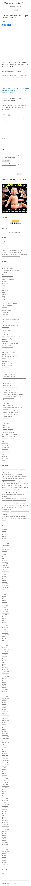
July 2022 (4, 616)
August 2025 (4, 551)
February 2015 (5, 755)
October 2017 (5, 696)
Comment (5, 121)
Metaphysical (5, 341)
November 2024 (5, 567)
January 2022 (5, 627)
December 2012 (5, 802)
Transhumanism (5, 447)
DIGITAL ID (4, 299)
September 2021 (5, 634)
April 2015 (4, 751)
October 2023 (5, 589)
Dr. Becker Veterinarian (7, 305)
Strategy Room (6, 423)
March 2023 (4, 602)
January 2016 (5, 735)
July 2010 (4, 855)
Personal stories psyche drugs (9, 352)
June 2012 (4, 813)
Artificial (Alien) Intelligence (8, 279)
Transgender (5, 445)
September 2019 (5, 655)
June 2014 (4, 769)
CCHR (3, 288)
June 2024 (4, 576)
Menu (15, 10)
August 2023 (4, 593)
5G (2, 265)
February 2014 (5, 777)
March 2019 (4, 665)
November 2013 (5, 782)
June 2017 (4, 704)
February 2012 (5, 820)
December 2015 (5, 736)
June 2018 (4, 682)
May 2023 (4, 598)
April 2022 (4, 622)
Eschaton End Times (6, 310)
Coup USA (4, 294)
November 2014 (5, 760)
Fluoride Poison (5, 314)
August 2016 (4, 722)
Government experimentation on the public (12, 396)
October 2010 (5, 849)
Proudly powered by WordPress (8, 883)
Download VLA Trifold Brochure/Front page (11, 252)
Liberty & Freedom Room (8, 400)
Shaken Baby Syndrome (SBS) (8, 436)
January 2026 (5, 542)
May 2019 (4, 662)
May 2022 (4, 620)
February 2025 (5, 562)
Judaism (3, 329)
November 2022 (5, 609)
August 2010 (4, 853)
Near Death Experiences (7, 347)
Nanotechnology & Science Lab (10, 405)
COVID (3, 296)
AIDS (4, 372)
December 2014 (5, 758)
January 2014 (5, 778)
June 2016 (4, 726)
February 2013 (5, 798)
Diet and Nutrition (7, 383)
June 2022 (4, 618)
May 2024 (4, 578)
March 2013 (4, 797)
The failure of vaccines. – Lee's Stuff (10, 469)
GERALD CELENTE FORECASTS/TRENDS (10, 319)
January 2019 (5, 669)
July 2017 (4, 702)
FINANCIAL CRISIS (5, 312)
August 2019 (4, 656)
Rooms (3, 370)
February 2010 (5, 864)
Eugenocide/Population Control (10, 387)
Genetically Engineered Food (9, 392)
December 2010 (5, 846)
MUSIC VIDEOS (6, 403)
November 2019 (5, 651)
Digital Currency (5, 298)
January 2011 (5, 844)
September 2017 (5, 698)
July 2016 (4, 724)
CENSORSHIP (5, 290)
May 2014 (4, 771)
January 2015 (5, 757)
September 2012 (5, 808)
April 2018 (4, 685)
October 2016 (5, 718)
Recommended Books (7, 363)
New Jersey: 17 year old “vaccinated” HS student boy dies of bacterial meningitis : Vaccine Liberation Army (14, 107)
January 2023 (5, 605)
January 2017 (5, 713)
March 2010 (4, 862)
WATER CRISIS (5, 456)
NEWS (3, 349)
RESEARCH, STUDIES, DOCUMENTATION (10, 369)
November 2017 (5, 695)
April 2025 (4, 558)
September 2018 (5, 676)
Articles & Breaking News (18, 75)
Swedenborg (5, 443)
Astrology (4, 281)
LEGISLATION (5, 334)
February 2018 (5, 689)
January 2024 (5, 585)
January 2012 (5, 822)
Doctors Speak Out (7, 385)
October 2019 (5, 653)
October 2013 (5, 784)
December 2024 (5, 565)
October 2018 (5, 675)
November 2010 (5, 848)
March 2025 (4, 560)
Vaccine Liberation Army (15, 3)
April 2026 (4, 536)
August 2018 (4, 678)
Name (4, 138)
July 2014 (4, 767)
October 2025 (5, 547)
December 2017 (5, 693)
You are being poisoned (8, 432)
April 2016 (4, 729)
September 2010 (5, 851)
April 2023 (4, 600)
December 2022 (5, 607)
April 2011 (4, 838)
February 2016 (5, 733)
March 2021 (4, 642)
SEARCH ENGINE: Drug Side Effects (9, 434)
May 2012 (4, 815)
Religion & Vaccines (6, 367)
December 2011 (5, 824)
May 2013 (4, 793)
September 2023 (5, 591)
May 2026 (4, 534)
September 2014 (5, 764)
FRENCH (3, 316)
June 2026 (4, 532)
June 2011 (4, 835)
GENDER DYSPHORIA (6, 318)
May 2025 (4, 556)
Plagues (3, 358)
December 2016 (5, 715)
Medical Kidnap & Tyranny (8, 338)
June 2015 (4, 747)
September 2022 (5, 613)
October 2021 (5, 633)
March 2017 (4, 709)
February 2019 (5, 667)
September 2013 (5, 786)
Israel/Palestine (5, 327)
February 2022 (5, 625)
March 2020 (4, 644)
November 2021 (5, 631)
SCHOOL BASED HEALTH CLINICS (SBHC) (11, 420)
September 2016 (5, 720)
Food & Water (6, 389)
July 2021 (4, 638)
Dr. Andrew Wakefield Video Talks (9, 303)
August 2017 (4, 700)
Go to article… (5, 70)
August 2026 (4, 529)
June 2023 (4, 596)
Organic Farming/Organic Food (9, 410)
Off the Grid (5, 409)
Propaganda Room (19, 77)
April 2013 (4, 795)
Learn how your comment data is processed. (15, 164)
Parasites (4, 350)
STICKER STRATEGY (6, 241)
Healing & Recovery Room (8, 398)
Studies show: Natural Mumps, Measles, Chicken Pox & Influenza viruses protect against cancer (15, 470)
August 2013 (4, 787)
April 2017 (4, 707)
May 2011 (4, 837)
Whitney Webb (5, 458)
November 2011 (5, 826)
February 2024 (5, 583)
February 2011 (5, 842)
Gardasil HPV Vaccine (7, 390)
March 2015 (4, 753)
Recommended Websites (7, 365)
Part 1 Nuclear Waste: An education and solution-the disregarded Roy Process (8, 90)
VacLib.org (18, 71)
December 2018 (5, 671)
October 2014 (5, 762)
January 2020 (5, 647)
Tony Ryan (4, 516)
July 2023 (4, 594)
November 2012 (5, 804)
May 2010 (4, 859)
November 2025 (5, 545)
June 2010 (4, 857)
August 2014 (4, 766)
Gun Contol (4, 323)
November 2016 (5, 716)
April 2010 (4, 860)
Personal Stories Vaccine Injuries (10, 412)
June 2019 (4, 660)
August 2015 (4, 744)
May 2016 (4, 727)
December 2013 (5, 780)
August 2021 (4, 636)
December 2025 (5, 543)
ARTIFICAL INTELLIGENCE (7, 278)
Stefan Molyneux (6, 441)
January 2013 (5, 800)
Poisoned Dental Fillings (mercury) (10, 414)
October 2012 (5, 806)
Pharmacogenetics (6, 354)
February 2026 (5, 540)
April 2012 (4, 817)
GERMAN (4, 321)
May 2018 (4, 684)
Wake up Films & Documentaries (10, 431)
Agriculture (4, 267)
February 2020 (5, 645)
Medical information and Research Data (11, 336)
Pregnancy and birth (7, 416)
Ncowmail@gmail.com (18, 232)
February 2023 (5, 604)
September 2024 (5, 571)
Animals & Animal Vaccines (9, 376)
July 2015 (4, 746)
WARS (3, 454)
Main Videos (5, 272)
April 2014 (4, 773)
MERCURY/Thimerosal (7, 339)
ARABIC (3, 274)
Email (3, 144)
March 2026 (4, 538)
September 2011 (5, 829)
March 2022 (4, 624)
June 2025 (4, 554)
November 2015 (5, 738)
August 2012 (4, 809)
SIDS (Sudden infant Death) (8, 438)
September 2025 (5, 549)
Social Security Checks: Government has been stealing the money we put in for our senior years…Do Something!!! (14, 500)
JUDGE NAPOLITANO (6, 330)
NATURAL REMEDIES (6, 345)
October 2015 (5, 740)
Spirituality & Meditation (8, 421)
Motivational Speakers (8, 401)
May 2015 (4, 749)
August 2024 (4, 573)
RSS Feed (6, 874)
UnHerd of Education (7, 427)
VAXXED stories (5, 452)
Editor (3, 498)
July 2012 (4, 811)
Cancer (3, 285)
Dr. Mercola (4, 307)
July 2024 (4, 574)
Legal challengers (6, 332)
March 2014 (4, 775)
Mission (11, 509)
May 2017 (4, 706)
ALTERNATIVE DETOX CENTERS (9, 374)
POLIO (3, 359)
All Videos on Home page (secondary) (11, 270)
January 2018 (5, 691)
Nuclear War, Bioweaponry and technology (12, 407)
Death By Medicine (7, 381)
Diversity (4, 301)
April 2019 (4, 664)
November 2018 (5, 673)
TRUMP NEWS (5, 449)
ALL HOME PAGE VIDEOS (7, 268)
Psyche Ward (6, 418)
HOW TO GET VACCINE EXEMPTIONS (10, 325)
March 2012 (4, 818)
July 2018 (4, 680)
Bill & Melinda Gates (6, 283)
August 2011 (4, 831)
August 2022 (4, 614)
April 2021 (4, 640)
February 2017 (5, 711)
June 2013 (4, 791)
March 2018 (4, 687)
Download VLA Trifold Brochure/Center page (12, 250)
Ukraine (3, 451)
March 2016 (4, 731)
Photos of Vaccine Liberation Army (9, 356)
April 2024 (4, 580)
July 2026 (4, 531)
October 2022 (5, 611)
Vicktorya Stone (5, 511)
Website (4, 150)
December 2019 (5, 649)
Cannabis (4, 287)
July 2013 (4, 789)
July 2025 (4, 553)
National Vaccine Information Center (10, 343)
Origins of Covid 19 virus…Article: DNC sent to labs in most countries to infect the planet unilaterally (15, 494)
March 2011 (4, 840)
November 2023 (5, 587)
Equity (3, 308)
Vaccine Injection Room (8, 429)
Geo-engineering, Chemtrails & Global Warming (13, 394)
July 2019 (4, 658)
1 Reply (3, 21)
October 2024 (5, 569)
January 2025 (5, 563)
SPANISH (4, 440)
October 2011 (5, 828)
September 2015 (5, 742)
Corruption (4, 292)
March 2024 (4, 582)
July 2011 (4, 833)
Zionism (3, 460)
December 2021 (5, 629)
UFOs (4, 425)
